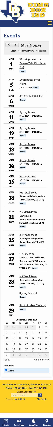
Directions (47, 425)
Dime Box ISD (38, 10)
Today (7, 359)
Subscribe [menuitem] (42, 50)
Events (10, 370)
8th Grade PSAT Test (31, 96)
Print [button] (13, 50)
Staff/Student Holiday (33, 305)
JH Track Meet (28, 192)
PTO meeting (27, 254)
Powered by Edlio (16, 398)
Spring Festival (28, 293)
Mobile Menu (50, 23)
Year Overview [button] (26, 50)
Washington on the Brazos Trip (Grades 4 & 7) (33, 63)
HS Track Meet (28, 276)
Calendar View (41, 359)
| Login (44, 399)
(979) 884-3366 (20, 387)
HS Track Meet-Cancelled (29, 213)
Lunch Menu (33, 425)
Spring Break (27, 112)
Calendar (5, 425)
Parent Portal (19, 425)
